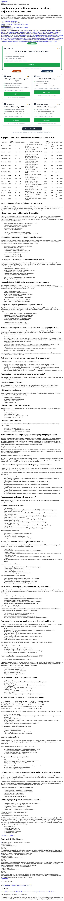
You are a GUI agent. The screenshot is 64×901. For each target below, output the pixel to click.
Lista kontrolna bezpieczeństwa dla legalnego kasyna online (31, 35)
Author (2, 3)
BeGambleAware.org (48, 132)
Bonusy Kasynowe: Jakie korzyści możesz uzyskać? (22, 36)
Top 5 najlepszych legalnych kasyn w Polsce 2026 (49, 30)
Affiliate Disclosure (21, 891)
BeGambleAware (20, 885)
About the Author (50, 891)
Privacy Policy (4, 891)
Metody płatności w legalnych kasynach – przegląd (24, 39)
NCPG (29, 885)
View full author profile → (8, 835)
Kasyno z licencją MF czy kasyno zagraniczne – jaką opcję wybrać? (19, 32)
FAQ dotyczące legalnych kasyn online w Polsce (43, 41)
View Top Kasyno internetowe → (9, 21)
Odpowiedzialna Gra (45, 39)
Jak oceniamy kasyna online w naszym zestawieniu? (22, 33)
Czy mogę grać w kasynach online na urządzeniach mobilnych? (27, 38)
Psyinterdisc (4, 1)
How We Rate (30, 891)
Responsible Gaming (39, 891)
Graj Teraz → (32, 64)
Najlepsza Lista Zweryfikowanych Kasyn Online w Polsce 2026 (18, 30)
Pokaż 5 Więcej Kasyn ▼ (32, 128)
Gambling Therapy (9, 885)
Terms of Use (12, 891)
